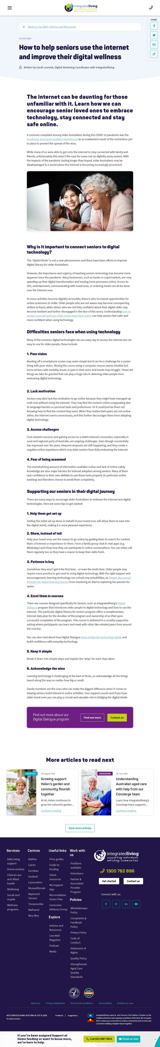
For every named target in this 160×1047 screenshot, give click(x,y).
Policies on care (125, 1003)
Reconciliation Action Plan (57, 897)
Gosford (33, 876)
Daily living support (13, 861)
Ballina (32, 859)
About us (35, 1003)
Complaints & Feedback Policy (78, 922)
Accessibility (105, 1003)
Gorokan (33, 871)
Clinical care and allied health (14, 879)
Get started (109, 881)
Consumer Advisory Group (58, 907)
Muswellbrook (36, 888)
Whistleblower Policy (79, 910)
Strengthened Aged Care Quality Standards (78, 970)
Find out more (92, 717)
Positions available (75, 865)
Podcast (54, 945)
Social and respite (13, 897)
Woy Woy (33, 915)
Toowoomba (35, 904)
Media (52, 951)
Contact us (117, 717)
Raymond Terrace (34, 896)
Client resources (55, 877)
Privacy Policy (78, 932)
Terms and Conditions (81, 1003)
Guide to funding (54, 867)
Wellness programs (13, 907)
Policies (76, 900)
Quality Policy (78, 958)
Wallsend (33, 910)
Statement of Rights (78, 950)
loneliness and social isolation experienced (52, 139)
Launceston (35, 882)
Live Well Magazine (54, 938)
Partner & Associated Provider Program (76, 885)
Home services (15, 869)
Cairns (32, 865)
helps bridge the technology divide (101, 637)
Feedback (59, 1015)
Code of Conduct (75, 940)
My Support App (56, 887)
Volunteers (76, 873)
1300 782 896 (120, 871)
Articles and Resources (56, 928)
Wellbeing (13, 889)
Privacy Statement (55, 1003)
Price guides (56, 859)
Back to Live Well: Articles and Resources (52, 27)
